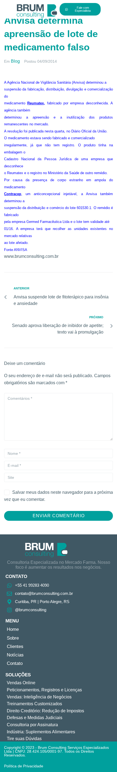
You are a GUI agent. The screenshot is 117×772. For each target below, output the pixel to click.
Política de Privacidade (23, 766)
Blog (15, 61)
